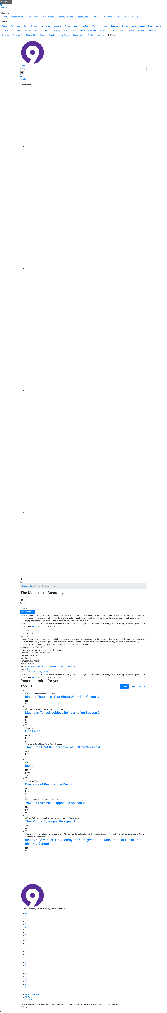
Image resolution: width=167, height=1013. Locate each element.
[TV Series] (86, 390)
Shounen (5, 35)
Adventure (15, 26)
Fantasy (85, 26)
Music (37, 30)
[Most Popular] (86, 512)
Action (4, 26)
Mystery (47, 30)
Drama (67, 26)
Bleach (30, 766)
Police (66, 30)
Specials (136, 17)
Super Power (63, 35)
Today (124, 686)
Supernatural (78, 35)
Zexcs (29, 669)
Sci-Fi (122, 30)
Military (28, 30)
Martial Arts (7, 30)
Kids (150, 26)
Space (42, 35)
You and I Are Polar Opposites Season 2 (55, 803)
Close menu (7, 2)
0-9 (26, 919)
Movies (97, 17)
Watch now (29, 612)
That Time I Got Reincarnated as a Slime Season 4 (62, 747)
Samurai (103, 30)
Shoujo (141, 30)
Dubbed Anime (33, 17)
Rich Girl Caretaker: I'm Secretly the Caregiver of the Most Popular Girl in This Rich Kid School (83, 842)
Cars (25, 26)
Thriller (90, 35)
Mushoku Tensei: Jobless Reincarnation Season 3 (62, 712)
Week (133, 686)
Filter (22, 65)
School (113, 30)
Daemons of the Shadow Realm (48, 784)
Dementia (46, 26)
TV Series (108, 17)
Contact (28, 1000)
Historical (114, 26)
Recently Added (83, 17)
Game (94, 26)
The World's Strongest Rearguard (50, 821)
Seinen (131, 30)
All (26, 913)
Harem (104, 26)
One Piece (32, 731)
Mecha (18, 30)
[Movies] (86, 268)
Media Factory (36, 672)
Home (4, 17)
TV (31, 586)
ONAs (126, 17)
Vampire (100, 35)
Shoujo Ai (151, 30)
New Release (48, 17)
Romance (92, 30)
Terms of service (32, 994)
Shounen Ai (17, 35)
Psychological (79, 30)
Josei (142, 26)
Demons (57, 26)
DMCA (28, 997)
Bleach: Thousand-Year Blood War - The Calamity (62, 697)
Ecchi (76, 26)
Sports (52, 35)
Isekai (134, 26)
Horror (125, 26)
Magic (158, 26)
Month (142, 686)
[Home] (86, 146)
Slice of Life (31, 35)
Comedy (34, 26)
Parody (57, 30)
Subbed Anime (17, 17)
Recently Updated (65, 17)
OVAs (118, 17)
